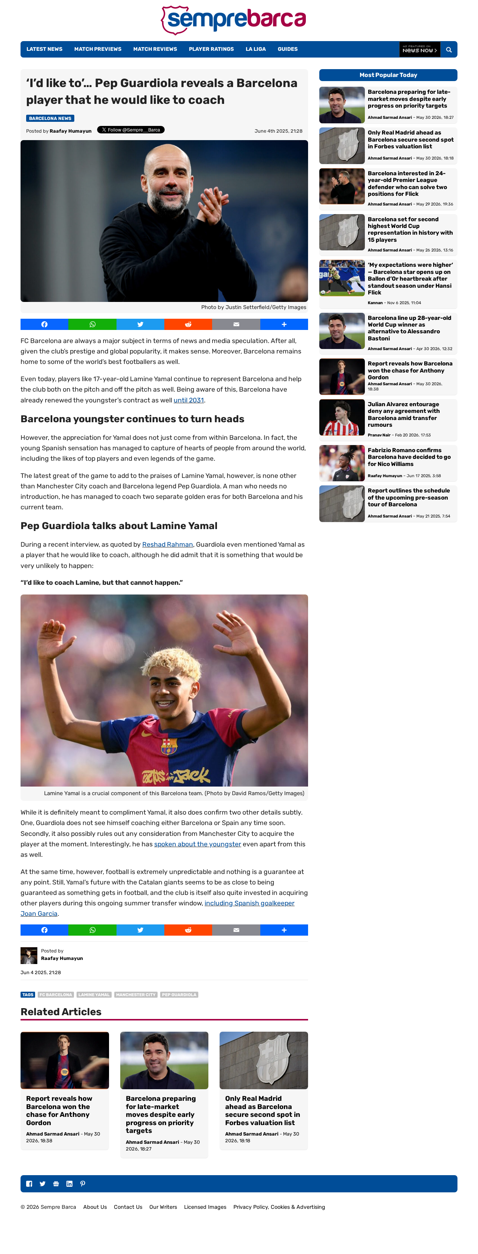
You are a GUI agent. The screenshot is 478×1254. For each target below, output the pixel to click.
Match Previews (97, 49)
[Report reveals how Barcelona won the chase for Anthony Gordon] (65, 1060)
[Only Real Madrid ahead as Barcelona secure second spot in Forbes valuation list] (264, 1060)
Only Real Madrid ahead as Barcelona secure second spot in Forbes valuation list (262, 1111)
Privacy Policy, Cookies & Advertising (279, 1207)
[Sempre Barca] (233, 33)
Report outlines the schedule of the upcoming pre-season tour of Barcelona (409, 497)
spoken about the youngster (197, 844)
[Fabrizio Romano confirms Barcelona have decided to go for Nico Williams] (342, 463)
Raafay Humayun (70, 131)
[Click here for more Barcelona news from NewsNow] (420, 49)
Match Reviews (155, 49)
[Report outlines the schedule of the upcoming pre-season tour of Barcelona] (342, 503)
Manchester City (136, 994)
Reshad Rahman (167, 544)
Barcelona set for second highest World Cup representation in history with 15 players (410, 229)
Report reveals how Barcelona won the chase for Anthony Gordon (59, 1111)
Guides (288, 49)
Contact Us (128, 1207)
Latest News (44, 49)
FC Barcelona (56, 994)
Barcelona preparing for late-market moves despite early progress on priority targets (161, 1115)
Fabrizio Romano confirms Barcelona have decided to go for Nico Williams (409, 457)
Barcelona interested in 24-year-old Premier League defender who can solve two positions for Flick (407, 183)
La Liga (256, 49)
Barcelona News (50, 118)
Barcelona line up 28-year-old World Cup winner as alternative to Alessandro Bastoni (409, 328)
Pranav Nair (379, 435)
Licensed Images (205, 1207)
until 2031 (189, 400)
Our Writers (163, 1207)
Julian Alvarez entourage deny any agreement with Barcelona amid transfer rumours (404, 414)
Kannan (375, 302)
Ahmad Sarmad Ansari (53, 1134)
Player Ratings (211, 49)
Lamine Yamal (94, 994)
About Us (95, 1207)
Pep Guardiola (179, 994)
